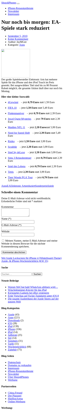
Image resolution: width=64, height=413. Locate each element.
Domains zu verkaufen (19, 365)
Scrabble (12, 146)
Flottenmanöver (16, 113)
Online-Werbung (16, 401)
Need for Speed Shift (19, 132)
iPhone (11, 329)
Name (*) (6, 218)
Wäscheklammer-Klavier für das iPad (27, 290)
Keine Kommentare (18, 39)
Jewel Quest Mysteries (19, 118)
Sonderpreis (41, 185)
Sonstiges (13, 340)
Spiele (50, 185)
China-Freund (15, 392)
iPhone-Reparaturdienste (20, 8)
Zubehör (12, 349)
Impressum (13, 14)
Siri (9, 338)
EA (9, 185)
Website (5, 231)
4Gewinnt (13, 102)
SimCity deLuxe (16, 152)
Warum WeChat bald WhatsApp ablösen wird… (33, 287)
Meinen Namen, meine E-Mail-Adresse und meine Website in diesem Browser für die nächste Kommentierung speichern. (29, 243)
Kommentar (7, 206)
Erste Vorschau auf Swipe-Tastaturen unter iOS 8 (33, 295)
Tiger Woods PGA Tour (20, 177)
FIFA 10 (12, 107)
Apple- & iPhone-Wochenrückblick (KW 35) (24, 261)
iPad (10, 326)
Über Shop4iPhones (18, 377)
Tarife (11, 343)
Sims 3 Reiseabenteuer (19, 157)
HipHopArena (15, 398)
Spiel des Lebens (16, 166)
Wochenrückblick (17, 346)
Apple (11, 314)
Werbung (12, 380)
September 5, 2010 (17, 36)
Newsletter (13, 11)
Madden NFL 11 (16, 127)
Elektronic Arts (18, 185)
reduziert (30, 185)
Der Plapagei (14, 395)
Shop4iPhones (8, 2)
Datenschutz (14, 362)
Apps (22, 44)
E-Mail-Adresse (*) (11, 225)
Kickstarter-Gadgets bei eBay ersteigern (28, 292)
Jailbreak (12, 335)
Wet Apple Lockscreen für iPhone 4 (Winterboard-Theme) (31, 258)
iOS (10, 323)
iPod (10, 332)
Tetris (11, 171)
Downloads (14, 320)
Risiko (11, 141)
